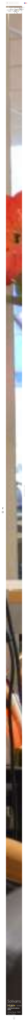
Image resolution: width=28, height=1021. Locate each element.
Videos (22, 7)
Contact (22, 9)
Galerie (16, 7)
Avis (17, 9)
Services (12, 9)
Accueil (11, 7)
